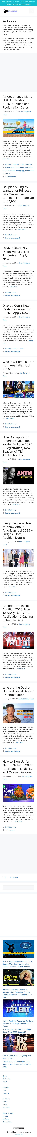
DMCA (5, 1082)
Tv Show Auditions (24, 164)
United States (7, 1122)
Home (5, 1076)
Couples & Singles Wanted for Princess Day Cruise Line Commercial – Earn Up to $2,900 (18, 194)
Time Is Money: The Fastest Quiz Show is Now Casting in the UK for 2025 (17, 1064)
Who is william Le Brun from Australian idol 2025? (18, 365)
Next (15, 877)
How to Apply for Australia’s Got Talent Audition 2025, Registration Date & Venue (18, 1023)
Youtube (5, 1102)
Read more (6, 159)
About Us (6, 1087)
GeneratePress (18, 1134)
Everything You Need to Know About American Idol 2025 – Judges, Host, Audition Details (18, 530)
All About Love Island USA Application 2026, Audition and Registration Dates (17, 102)
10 (10, 877)
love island (9, 167)
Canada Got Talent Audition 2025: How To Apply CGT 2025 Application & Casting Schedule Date (18, 613)
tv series (20, 348)
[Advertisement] (18, 73)
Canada (5, 1116)
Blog (4, 1090)
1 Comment (10, 830)
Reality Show (10, 164)
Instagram (6, 1107)
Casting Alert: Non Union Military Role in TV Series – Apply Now (17, 253)
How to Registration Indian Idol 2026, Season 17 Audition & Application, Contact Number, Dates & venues (18, 964)
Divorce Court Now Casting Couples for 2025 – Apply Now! (16, 309)
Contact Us (6, 1079)
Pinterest (6, 1093)
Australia (6, 1119)
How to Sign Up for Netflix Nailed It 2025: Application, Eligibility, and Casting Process (18, 767)
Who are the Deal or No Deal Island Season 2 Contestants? (18, 691)
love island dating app (15, 171)
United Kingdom (8, 1113)
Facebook (6, 1099)
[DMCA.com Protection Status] (18, 1129)
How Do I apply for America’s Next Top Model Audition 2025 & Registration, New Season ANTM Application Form (17, 446)
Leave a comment (12, 238)
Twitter (5, 1105)
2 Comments (10, 177)
